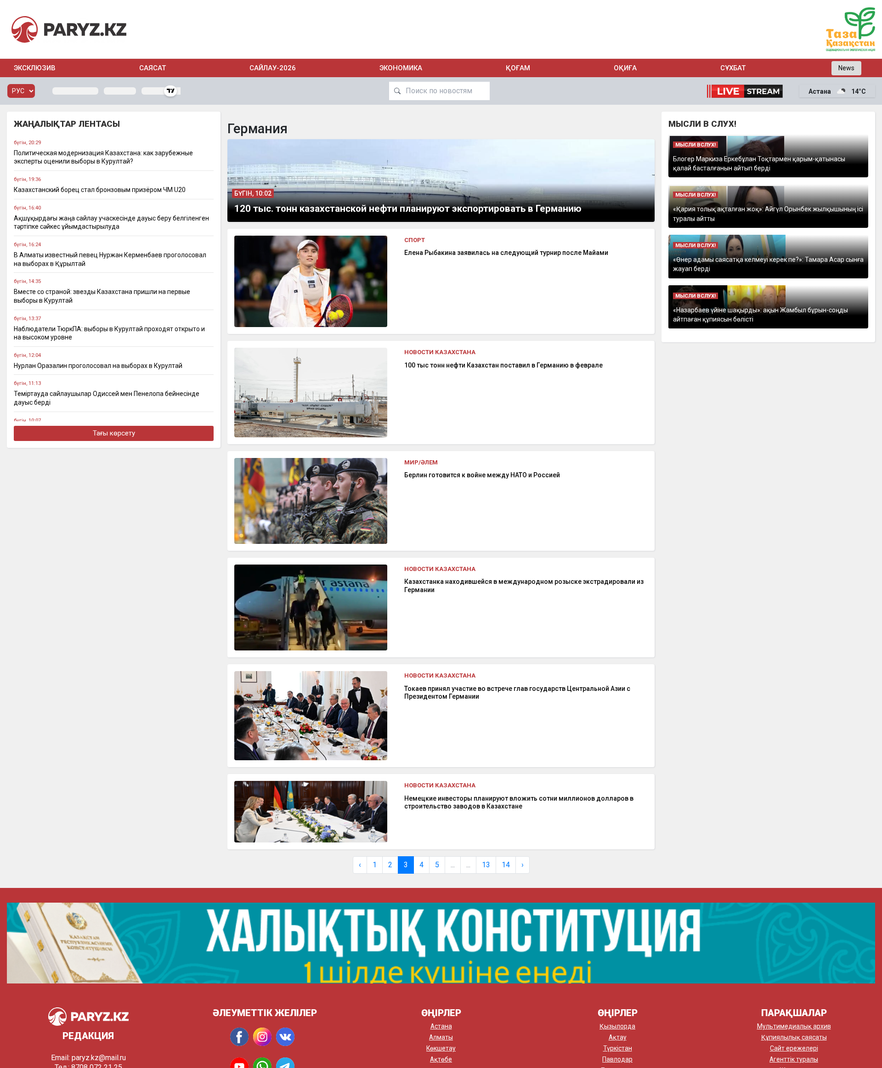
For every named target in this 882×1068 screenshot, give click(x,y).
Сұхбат (733, 68)
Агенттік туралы (793, 1059)
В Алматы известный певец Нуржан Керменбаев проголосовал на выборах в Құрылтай (110, 259)
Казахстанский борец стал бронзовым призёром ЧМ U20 (100, 189)
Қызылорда (617, 1026)
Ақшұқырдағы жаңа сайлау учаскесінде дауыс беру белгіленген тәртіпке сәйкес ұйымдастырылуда (111, 223)
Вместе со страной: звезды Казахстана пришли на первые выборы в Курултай (102, 296)
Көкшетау (441, 1048)
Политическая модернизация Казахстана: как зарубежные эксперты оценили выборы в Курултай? (103, 157)
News (846, 68)
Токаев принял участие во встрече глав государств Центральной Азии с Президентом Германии (517, 693)
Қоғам (518, 68)
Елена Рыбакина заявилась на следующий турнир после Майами (506, 252)
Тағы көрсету (114, 433)
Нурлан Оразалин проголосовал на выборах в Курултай (98, 365)
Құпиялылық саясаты (794, 1037)
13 (486, 864)
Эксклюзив (35, 68)
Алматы (441, 1037)
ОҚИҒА (625, 68)
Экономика (400, 68)
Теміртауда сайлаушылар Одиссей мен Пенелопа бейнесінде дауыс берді (106, 398)
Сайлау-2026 (272, 68)
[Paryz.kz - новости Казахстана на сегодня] (68, 29)
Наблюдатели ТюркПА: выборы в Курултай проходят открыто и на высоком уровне (109, 333)
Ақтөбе (441, 1059)
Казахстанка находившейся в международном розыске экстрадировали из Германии (524, 585)
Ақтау (618, 1037)
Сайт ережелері (794, 1048)
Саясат (152, 68)
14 (506, 864)
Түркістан (617, 1048)
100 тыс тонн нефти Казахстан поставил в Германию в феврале (503, 365)
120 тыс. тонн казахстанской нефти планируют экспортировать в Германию (408, 208)
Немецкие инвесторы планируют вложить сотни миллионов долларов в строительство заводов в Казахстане (518, 802)
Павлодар (617, 1059)
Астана (441, 1026)
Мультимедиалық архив (794, 1026)
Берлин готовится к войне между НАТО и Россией (482, 475)
